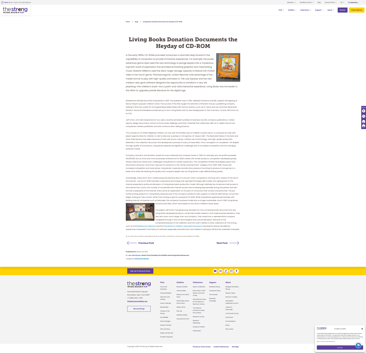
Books (227, 325)
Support (318, 10)
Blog (319, 2)
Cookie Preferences (221, 347)
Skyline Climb (181, 307)
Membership (164, 307)
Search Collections (199, 287)
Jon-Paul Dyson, (134, 255)
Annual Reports (231, 321)
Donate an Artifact (199, 327)
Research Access (198, 317)
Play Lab (179, 311)
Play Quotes (229, 329)
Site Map (235, 347)
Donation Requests (166, 337)
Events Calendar (165, 303)
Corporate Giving (214, 291)
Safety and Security (166, 333)
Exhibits (291, 10)
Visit (280, 10)
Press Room (229, 317)
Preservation (197, 331)
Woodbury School (306, 2)
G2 (341, 2)
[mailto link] (364, 125)
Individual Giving (214, 287)
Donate (342, 10)
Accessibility (164, 317)
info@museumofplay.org (137, 301)
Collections (304, 10)
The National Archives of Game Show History (199, 310)
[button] (362, 329)
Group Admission (165, 293)
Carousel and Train (183, 319)
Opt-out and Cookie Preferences (326, 341)
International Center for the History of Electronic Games (199, 301)
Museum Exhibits (182, 287)
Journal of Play (329, 2)
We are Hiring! (139, 309)
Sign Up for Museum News (140, 271)
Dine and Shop (165, 329)
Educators (290, 2)
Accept (340, 348)
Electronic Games (142, 259)
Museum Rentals (165, 325)
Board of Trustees (231, 297)
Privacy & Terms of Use (202, 347)
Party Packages (165, 321)
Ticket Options (356, 10)
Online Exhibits (181, 291)
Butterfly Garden (182, 315)
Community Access (232, 313)
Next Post (222, 243)
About (329, 10)
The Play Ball (213, 294)
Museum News (230, 293)
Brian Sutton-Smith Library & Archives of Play (199, 293)
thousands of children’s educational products (183, 226)
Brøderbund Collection (146, 226)
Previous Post (146, 243)
